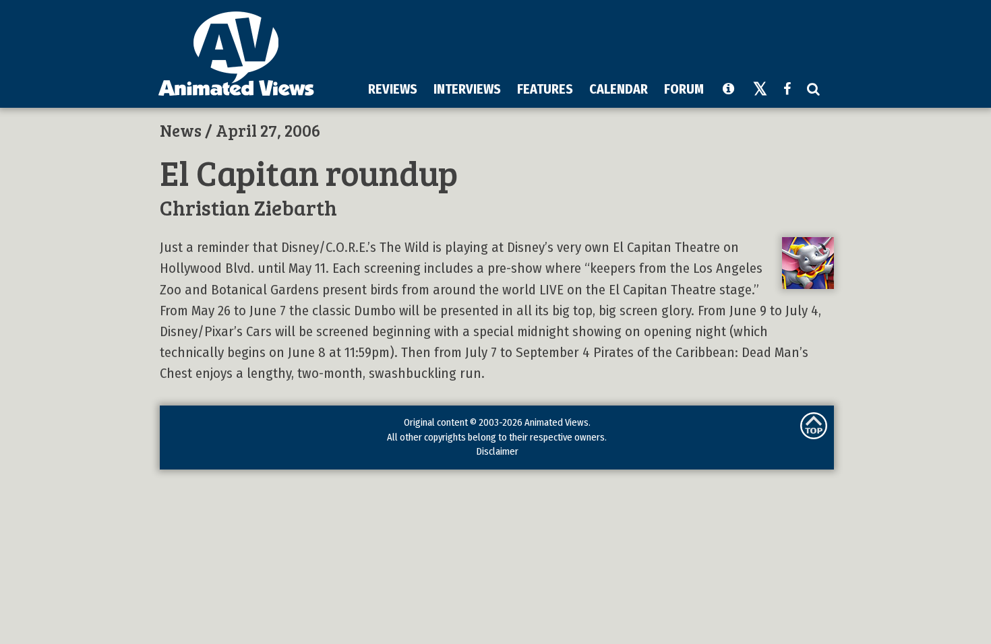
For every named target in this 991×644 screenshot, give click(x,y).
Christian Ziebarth (248, 207)
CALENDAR (618, 89)
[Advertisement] (583, 39)
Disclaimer (497, 451)
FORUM (684, 89)
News (181, 130)
